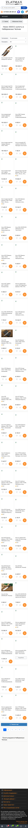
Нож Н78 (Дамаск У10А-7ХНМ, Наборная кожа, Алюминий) (20, 313)
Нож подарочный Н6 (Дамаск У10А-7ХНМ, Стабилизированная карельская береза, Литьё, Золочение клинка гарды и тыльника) (6, 87)
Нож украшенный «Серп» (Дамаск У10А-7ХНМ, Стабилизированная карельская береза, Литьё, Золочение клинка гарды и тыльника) (6, 116)
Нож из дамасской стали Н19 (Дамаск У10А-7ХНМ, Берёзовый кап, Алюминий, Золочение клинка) (20, 624)
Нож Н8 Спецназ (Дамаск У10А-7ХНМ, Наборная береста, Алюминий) (6, 511)
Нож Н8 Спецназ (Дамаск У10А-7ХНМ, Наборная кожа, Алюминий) (6, 539)
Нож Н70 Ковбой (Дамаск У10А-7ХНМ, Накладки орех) (6, 624)
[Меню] (25, 16)
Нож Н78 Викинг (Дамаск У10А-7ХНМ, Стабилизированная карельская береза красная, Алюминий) (6, 652)
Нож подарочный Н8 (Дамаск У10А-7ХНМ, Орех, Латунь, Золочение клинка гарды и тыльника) (6, 200)
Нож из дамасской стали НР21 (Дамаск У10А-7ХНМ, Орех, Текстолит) (6, 708)
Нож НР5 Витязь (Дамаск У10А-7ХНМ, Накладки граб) (6, 483)
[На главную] (21, 826)
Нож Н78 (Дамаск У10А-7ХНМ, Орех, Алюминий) (6, 370)
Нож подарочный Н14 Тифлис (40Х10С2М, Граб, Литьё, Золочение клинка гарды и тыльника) (6, 172)
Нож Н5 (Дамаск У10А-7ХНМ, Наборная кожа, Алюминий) (5, 454)
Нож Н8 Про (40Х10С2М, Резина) (20, 566)
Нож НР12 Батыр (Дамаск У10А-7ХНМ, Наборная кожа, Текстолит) (20, 370)
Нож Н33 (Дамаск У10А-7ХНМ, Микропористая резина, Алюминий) (6, 229)
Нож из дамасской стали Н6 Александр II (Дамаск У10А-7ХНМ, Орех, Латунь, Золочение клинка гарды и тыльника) (20, 539)
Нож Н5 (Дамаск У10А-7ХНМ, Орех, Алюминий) (20, 341)
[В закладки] (2, 68)
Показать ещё (14, 724)
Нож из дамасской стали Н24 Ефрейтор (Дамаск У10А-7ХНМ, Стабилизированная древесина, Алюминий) (21, 285)
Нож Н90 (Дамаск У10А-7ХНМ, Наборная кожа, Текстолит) (20, 257)
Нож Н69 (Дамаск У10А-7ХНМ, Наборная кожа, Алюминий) (20, 200)
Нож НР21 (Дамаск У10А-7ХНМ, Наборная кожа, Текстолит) (6, 257)
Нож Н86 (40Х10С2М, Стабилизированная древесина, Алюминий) (7, 313)
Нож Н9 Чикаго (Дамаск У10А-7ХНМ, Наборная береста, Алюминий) (20, 398)
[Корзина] (7, 826)
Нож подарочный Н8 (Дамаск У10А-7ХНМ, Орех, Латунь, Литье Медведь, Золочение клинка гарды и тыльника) (21, 172)
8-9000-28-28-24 (9, 12)
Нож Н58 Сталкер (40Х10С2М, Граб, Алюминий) (20, 680)
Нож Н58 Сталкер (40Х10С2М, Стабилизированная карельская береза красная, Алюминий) (20, 116)
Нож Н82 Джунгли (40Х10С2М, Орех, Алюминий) (20, 511)
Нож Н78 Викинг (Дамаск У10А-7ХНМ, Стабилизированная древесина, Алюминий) (20, 708)
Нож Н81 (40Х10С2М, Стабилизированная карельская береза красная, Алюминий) (20, 595)
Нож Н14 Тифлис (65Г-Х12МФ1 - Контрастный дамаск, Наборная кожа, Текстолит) (6, 285)
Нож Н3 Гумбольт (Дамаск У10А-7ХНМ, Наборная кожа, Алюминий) (20, 483)
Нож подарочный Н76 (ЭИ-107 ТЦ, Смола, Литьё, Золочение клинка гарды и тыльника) (20, 59)
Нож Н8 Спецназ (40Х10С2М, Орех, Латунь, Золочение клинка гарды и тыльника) (6, 567)
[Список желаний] (12, 826)
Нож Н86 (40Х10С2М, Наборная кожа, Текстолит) (21, 229)
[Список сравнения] (16, 826)
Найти (24, 7)
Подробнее (21, 657)
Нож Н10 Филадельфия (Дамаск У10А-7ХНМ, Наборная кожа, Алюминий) (6, 398)
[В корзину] (10, 69)
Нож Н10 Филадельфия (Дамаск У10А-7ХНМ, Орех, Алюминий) (6, 341)
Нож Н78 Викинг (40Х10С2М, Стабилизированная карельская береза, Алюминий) (6, 680)
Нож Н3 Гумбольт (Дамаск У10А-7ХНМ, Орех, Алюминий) (6, 426)
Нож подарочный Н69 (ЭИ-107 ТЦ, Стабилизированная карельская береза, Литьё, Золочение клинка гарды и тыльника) (20, 87)
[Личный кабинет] (26, 826)
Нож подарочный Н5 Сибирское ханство (6, 58)
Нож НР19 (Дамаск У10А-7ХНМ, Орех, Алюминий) (20, 426)
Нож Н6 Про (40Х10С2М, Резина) (6, 594)
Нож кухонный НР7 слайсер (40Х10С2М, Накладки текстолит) (21, 144)
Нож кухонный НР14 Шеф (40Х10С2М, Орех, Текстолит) (20, 652)
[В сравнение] (6, 68)
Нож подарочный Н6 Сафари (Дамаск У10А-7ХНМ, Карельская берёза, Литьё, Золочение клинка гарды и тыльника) (6, 144)
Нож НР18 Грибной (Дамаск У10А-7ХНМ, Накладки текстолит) (21, 454)
